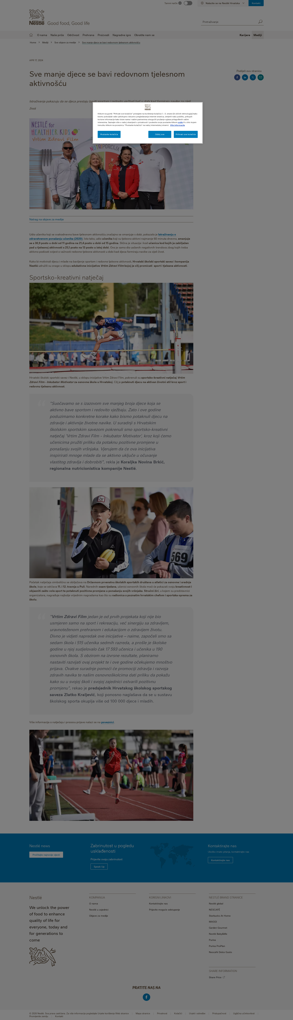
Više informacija (177, 125)
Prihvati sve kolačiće (186, 134)
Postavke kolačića (109, 134)
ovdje (180, 122)
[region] (148, 123)
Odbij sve (159, 134)
